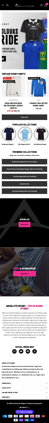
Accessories (24, 184)
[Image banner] (24, 41)
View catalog (3, 5)
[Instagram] (14, 351)
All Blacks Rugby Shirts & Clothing (24, 162)
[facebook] (28, 351)
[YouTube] (21, 351)
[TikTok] (34, 351)
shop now (24, 117)
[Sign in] (41, 5)
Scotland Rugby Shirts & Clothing (24, 191)
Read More (24, 224)
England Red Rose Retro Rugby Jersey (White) (13, 105)
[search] (7, 5)
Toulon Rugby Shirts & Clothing (24, 176)
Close (24, 383)
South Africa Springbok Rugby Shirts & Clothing (25, 169)
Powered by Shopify (34, 403)
